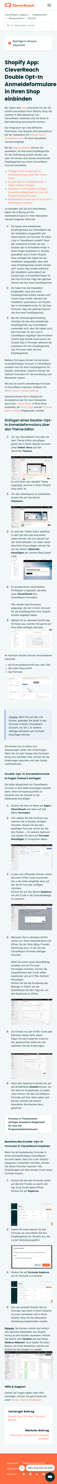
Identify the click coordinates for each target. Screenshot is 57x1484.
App (24, 107)
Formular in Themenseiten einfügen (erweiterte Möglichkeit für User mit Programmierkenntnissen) (28, 192)
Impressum (12, 1463)
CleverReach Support (16, 14)
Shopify (31, 18)
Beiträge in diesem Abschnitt (25, 43)
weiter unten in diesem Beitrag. (22, 390)
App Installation (22, 147)
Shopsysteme (16, 18)
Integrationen (39, 14)
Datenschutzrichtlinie (34, 1463)
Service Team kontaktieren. (26, 1399)
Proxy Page (26, 407)
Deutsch (11, 1474)
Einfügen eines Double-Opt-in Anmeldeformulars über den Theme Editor (27, 175)
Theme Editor (24, 403)
